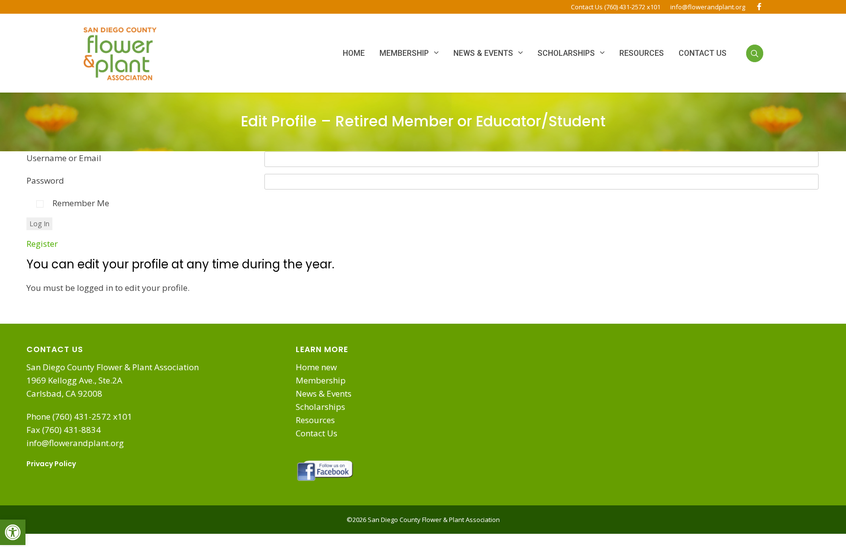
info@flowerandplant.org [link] (707, 6)
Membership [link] (321, 380)
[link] (12, 532)
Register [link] (42, 243)
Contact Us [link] (316, 433)
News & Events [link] (324, 393)
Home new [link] (316, 367)
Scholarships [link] (320, 406)
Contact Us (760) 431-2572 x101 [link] (615, 6)
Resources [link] (315, 420)
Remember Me (80, 203)
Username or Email (63, 158)
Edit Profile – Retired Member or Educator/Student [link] (423, 121)
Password (45, 180)
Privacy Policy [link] (51, 464)
